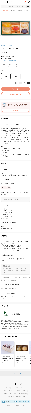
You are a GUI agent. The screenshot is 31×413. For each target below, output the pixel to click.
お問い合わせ (23, 387)
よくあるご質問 (14, 387)
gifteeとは (7, 387)
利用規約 (13, 390)
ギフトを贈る (16, 89)
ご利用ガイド (7, 390)
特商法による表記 (8, 393)
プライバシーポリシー (22, 390)
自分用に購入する (15, 94)
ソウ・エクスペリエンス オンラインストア (15, 396)
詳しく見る (15, 110)
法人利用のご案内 (23, 393)
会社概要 (15, 393)
